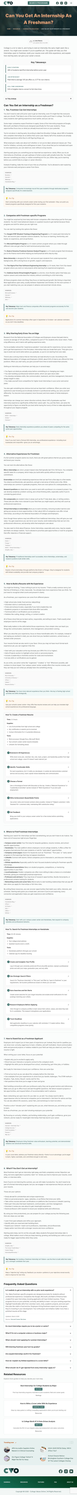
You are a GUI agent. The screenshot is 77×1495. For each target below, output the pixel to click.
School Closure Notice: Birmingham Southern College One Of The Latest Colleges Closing (60, 1458)
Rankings (7, 1482)
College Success (10, 1128)
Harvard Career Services (18, 1319)
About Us (70, 1482)
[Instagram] (61, 3)
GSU (6, 908)
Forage (7, 543)
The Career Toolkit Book (12, 1248)
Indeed (7, 682)
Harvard (7, 177)
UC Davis (7, 906)
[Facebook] (57, 3)
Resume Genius (9, 684)
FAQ (55, 1482)
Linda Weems (38, 40)
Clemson (7, 420)
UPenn (7, 680)
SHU (6, 299)
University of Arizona (11, 678)
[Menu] (71, 3)
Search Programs (38, 3)
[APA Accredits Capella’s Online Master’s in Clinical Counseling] (7, 1450)
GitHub (7, 913)
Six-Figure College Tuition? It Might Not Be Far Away (22, 1458)
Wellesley (7, 179)
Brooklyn (7, 175)
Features (41, 1482)
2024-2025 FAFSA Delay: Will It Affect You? (59, 1449)
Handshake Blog (9, 181)
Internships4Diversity (11, 1252)
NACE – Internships (10, 415)
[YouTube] (65, 3)
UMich (7, 910)
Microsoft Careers (10, 293)
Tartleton (7, 545)
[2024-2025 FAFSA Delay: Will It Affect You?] (43, 1450)
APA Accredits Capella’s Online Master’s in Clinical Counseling (23, 1449)
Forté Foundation (10, 1130)
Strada (7, 418)
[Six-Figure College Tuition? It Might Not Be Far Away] (7, 1458)
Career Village (9, 1250)
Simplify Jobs (9, 550)
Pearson (7, 1132)
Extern (7, 541)
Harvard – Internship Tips (12, 1125)
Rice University (9, 675)
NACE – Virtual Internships (12, 547)
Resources (24, 1482)
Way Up (7, 1134)
